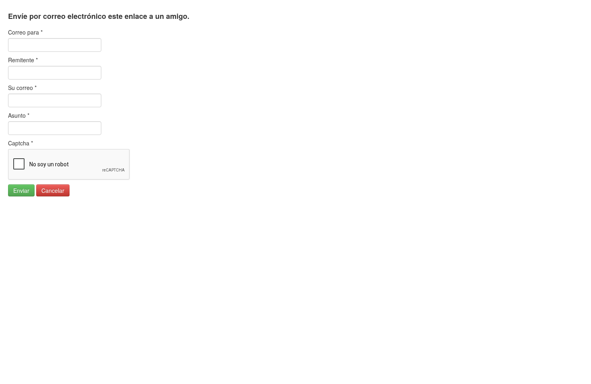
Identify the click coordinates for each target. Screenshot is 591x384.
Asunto (18, 115)
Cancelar (52, 190)
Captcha (20, 143)
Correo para (25, 32)
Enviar (21, 190)
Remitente (23, 60)
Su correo (22, 88)
